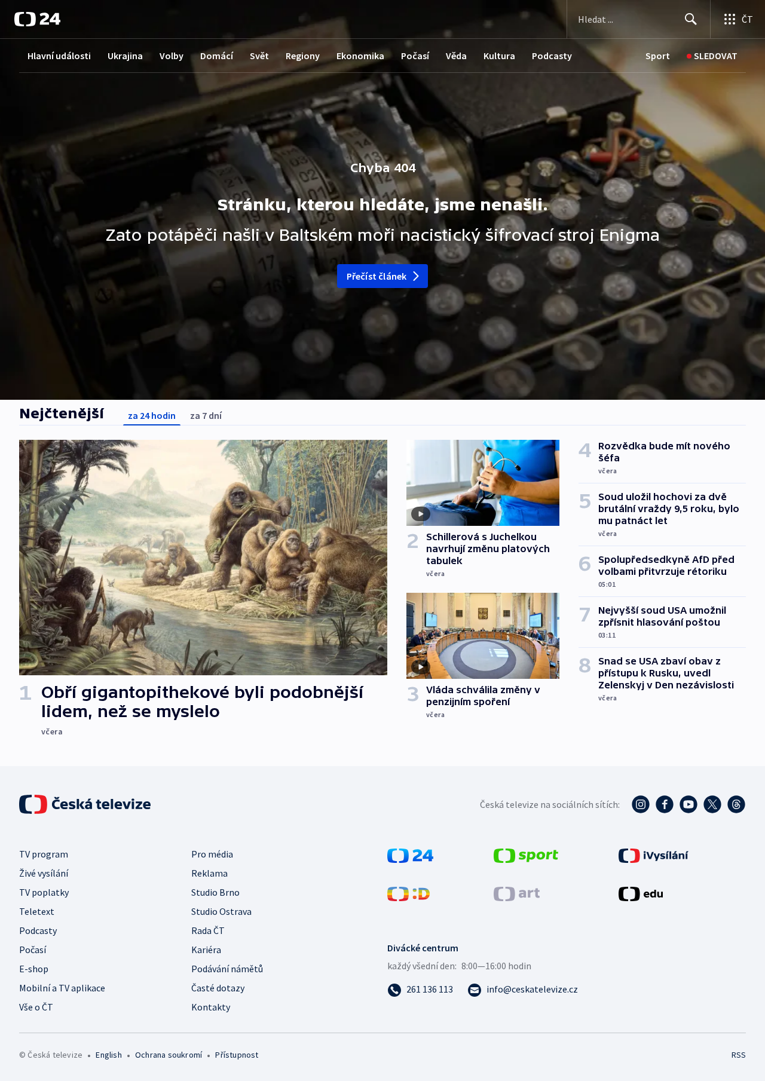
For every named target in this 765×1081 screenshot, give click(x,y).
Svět (259, 56)
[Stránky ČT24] (410, 854)
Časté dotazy (217, 988)
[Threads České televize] (736, 804)
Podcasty (552, 56)
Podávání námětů (227, 969)
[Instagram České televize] (640, 804)
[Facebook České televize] (664, 804)
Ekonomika (360, 56)
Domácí (216, 56)
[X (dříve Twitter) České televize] (712, 804)
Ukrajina (125, 56)
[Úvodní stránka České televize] (86, 804)
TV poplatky (44, 892)
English (108, 1054)
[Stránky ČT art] (517, 893)
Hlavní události (59, 56)
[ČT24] (37, 19)
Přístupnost (236, 1054)
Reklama (209, 873)
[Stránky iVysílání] (653, 854)
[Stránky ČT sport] (526, 854)
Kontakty (210, 1007)
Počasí (415, 56)
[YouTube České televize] (688, 804)
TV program (43, 854)
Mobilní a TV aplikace (62, 988)
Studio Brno (215, 892)
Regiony (303, 56)
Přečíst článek (377, 276)
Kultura (499, 56)
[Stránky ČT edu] (641, 893)
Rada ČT (208, 930)
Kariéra (206, 950)
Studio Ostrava (221, 911)
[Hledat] (691, 19)
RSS (739, 1054)
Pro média (212, 854)
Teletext (36, 911)
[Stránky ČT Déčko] (408, 893)
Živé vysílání (43, 873)
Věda (456, 56)
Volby (171, 56)
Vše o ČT (36, 1007)
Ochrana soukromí (168, 1054)
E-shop (33, 969)
